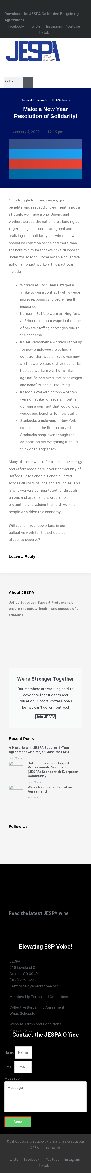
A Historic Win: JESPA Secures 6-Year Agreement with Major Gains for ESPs (39, 750)
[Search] (28, 82)
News (66, 100)
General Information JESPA (41, 100)
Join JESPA (45, 717)
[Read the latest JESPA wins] (10, 907)
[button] (32, 68)
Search (9, 80)
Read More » (15, 758)
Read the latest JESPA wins (39, 913)
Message (12, 1078)
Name (9, 1052)
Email (9, 1067)
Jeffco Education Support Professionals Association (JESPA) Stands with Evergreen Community (53, 769)
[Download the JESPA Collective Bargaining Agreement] (6, 6)
